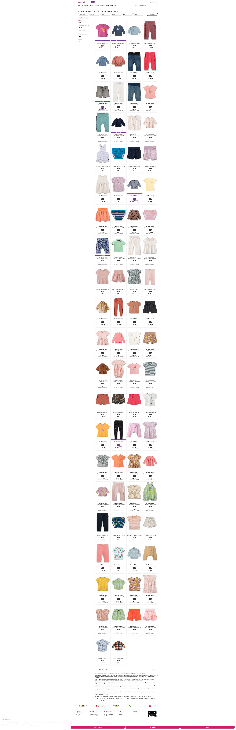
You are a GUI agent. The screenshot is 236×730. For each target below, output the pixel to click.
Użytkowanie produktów (109, 714)
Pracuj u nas (77, 714)
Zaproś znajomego (78, 712)
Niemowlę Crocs (106, 700)
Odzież (80, 22)
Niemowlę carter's (142, 698)
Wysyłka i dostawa (107, 711)
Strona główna (121, 711)
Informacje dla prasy (79, 715)
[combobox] (146, 5)
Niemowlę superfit (134, 698)
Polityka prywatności (94, 714)
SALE (79, 42)
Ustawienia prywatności (94, 715)
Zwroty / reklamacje (108, 712)
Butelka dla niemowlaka (135, 696)
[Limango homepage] (81, 1)
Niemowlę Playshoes (151, 698)
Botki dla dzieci (126, 696)
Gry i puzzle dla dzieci (110, 698)
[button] (156, 1)
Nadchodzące (135, 712)
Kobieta (120, 715)
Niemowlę (80, 20)
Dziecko (79, 36)
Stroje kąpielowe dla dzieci (146, 696)
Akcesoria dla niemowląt (117, 696)
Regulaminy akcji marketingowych (96, 712)
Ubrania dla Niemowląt (99, 696)
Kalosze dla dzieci (119, 698)
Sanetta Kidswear (108, 696)
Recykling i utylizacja (108, 715)
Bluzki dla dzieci (126, 698)
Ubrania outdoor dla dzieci (100, 698)
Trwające (135, 711)
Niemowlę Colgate (98, 700)
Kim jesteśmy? (77, 711)
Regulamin (92, 711)
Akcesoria (80, 27)
